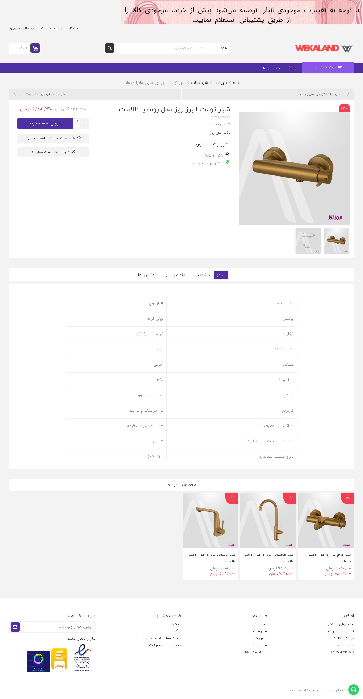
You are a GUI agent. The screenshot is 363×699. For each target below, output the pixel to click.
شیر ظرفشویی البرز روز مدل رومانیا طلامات (269, 558)
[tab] (221, 275)
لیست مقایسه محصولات (162, 638)
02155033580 (342, 652)
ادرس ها (261, 638)
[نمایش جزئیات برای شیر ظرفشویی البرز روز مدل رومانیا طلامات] (268, 520)
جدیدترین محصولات (165, 645)
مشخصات (201, 275)
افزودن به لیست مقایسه (50, 152)
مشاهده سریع (305, 541)
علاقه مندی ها (256, 652)
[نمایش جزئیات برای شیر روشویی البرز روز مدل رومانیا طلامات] (210, 520)
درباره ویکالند (344, 638)
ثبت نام (73, 28)
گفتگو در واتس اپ (208, 163)
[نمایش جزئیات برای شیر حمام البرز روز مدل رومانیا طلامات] (326, 520)
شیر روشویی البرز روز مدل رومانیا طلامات (211, 558)
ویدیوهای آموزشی (340, 624)
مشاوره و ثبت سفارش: (212, 144)
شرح (221, 275)
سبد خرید (260, 645)
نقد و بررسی (174, 275)
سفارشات (260, 631)
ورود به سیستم (51, 28)
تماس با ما (147, 275)
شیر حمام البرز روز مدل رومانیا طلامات (329, 558)
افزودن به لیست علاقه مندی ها (51, 138)
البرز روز (216, 132)
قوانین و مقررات (341, 631)
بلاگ (178, 631)
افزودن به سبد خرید (45, 123)
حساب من (259, 624)
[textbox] (155, 48)
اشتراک (15, 627)
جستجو (109, 48)
